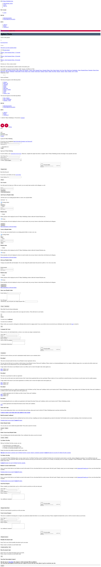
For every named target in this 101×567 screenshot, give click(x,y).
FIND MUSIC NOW (8, 3)
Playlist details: (4, 267)
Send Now (7, 306)
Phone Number (4, 338)
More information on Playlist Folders (8, 226)
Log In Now (18, 174)
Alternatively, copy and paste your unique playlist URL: (13, 301)
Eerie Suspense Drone (4, 42)
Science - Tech (6, 93)
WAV (2, 370)
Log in (4, 4)
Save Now (3, 190)
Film (66, 70)
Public (3, 214)
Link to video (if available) (6, 340)
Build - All (5, 83)
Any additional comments (6, 499)
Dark (34, 70)
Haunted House (84, 70)
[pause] (6, 127)
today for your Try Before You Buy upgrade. (13, 462)
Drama (4, 85)
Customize (3, 353)
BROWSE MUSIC (7, 18)
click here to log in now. (16, 153)
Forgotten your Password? (26, 141)
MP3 (2, 369)
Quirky (4, 90)
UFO (73, 71)
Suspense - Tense (7, 100)
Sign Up (5, 6)
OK (9, 547)
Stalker (50, 71)
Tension (62, 71)
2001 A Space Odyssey (11, 70)
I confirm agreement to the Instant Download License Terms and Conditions (18, 403)
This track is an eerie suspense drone (8, 47)
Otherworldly (18, 71)
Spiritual (42, 71)
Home (2, 30)
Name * (2, 335)
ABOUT (5, 24)
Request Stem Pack (5, 507)
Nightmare (12, 71)
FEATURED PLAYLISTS (9, 19)
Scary (29, 71)
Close (2, 306)
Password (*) (3, 144)
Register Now (3, 169)
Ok (1, 326)
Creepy (30, 70)
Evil (61, 70)
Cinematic (5, 84)
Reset (2, 179)
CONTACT (6, 27)
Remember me (5, 146)
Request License (4, 536)
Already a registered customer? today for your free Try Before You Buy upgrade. (50, 452)
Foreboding (74, 70)
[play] (2, 127)
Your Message (4, 300)
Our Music (6, 30)
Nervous (7, 71)
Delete (6, 428)
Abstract (5, 82)
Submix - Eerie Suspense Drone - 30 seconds (10, 56)
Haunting (90, 70)
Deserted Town (38, 70)
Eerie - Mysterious (7, 99)
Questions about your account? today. (11, 420)
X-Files (76, 71)
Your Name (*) (4, 156)
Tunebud (23, 117)
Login (2, 148)
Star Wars (54, 71)
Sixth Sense (37, 71)
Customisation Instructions (6, 344)
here (72, 324)
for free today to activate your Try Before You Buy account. (15, 452)
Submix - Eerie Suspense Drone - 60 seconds (10, 60)
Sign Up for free (17, 141)
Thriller (69, 71)
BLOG (4, 26)
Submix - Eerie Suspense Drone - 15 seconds (10, 52)
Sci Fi (4, 92)
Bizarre (27, 70)
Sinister (32, 71)
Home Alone (96, 70)
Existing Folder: (5, 202)
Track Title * (3, 334)
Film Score (69, 70)
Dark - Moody (6, 98)
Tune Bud (11, 562)
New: (3, 206)
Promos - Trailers (7, 89)
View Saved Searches (5, 192)
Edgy (51, 70)
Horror (4, 87)
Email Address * (4, 293)
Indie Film (3, 71)
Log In (4, 12)
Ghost (79, 70)
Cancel (2, 428)
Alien (17, 70)
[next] (10, 127)
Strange (58, 71)
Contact (2, 136)
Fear (63, 70)
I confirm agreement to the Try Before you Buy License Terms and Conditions (19, 393)
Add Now (3, 205)
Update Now (3, 284)
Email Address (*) (4, 142)
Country (2, 160)
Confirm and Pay (4, 547)
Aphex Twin (22, 70)
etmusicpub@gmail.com (82, 468)
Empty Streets (56, 70)
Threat (66, 71)
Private (3, 219)
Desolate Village (46, 70)
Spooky (46, 71)
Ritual (26, 71)
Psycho (22, 71)
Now (2, 237)
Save (2, 316)
